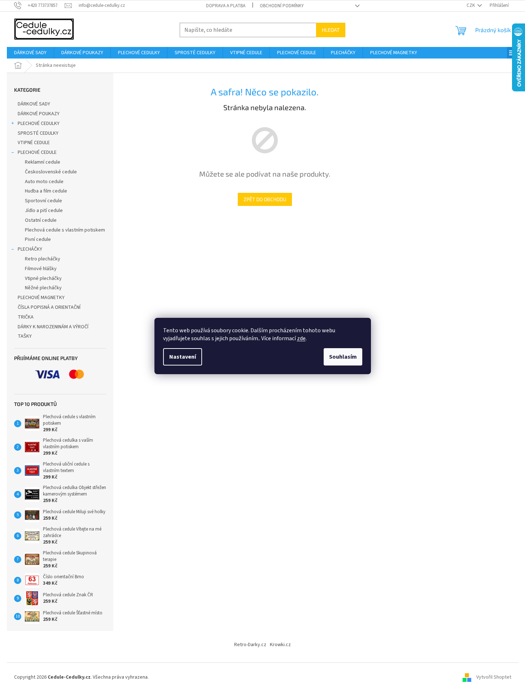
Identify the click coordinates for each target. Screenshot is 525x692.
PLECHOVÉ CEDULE (37, 152)
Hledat (331, 30)
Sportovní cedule (43, 200)
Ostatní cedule (41, 220)
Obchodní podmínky (282, 6)
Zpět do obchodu (265, 199)
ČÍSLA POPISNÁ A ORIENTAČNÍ (49, 307)
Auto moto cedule (44, 181)
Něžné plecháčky (43, 287)
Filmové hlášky (41, 268)
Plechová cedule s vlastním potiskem (65, 230)
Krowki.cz (280, 644)
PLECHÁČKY (30, 249)
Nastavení (182, 357)
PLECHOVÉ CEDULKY (39, 123)
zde (301, 338)
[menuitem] (30, 53)
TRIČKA (26, 317)
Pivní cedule (38, 239)
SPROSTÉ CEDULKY (38, 133)
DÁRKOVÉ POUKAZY (39, 113)
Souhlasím (343, 357)
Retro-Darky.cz (250, 644)
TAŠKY (25, 336)
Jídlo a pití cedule (44, 210)
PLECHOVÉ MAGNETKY (41, 297)
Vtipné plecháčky (43, 278)
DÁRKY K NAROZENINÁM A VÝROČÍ (53, 326)
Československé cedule (51, 172)
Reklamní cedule (42, 162)
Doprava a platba (225, 6)
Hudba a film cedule (46, 191)
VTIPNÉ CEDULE (34, 142)
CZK (471, 5)
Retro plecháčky (42, 259)
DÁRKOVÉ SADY (34, 104)
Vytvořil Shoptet (493, 677)
